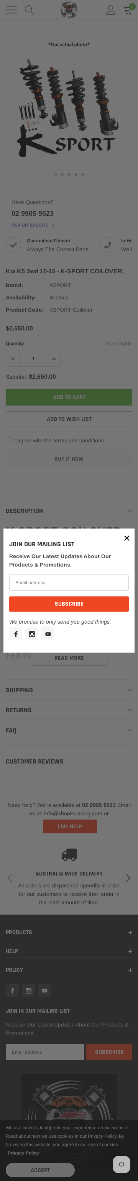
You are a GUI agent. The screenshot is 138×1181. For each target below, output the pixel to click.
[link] (15, 633)
